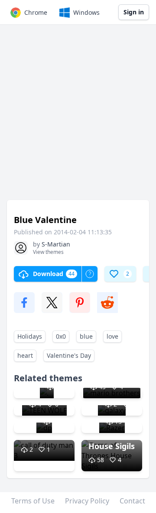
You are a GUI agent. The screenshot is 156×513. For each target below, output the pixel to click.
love (112, 336)
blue (86, 336)
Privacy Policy (87, 501)
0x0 (61, 336)
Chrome (35, 12)
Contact (132, 501)
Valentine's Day (69, 355)
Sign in (134, 12)
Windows (86, 12)
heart (25, 355)
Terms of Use (33, 501)
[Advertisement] (78, 116)
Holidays (29, 336)
